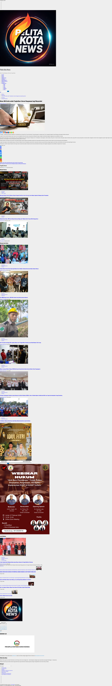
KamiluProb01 (2, 197)
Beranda (3, 74)
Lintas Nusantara (4, 98)
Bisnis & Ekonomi (4, 265)
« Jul (0, 631)
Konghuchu (5, 88)
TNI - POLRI (4, 193)
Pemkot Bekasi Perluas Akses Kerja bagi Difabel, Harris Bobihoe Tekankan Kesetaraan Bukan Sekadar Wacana (19, 268)
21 (5, 628)
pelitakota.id (14, 655)
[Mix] (10, 132)
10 (1, 627)
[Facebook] (1, 132)
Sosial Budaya (4, 560)
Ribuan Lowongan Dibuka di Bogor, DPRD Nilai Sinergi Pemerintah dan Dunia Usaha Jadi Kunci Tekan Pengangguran (20, 369)
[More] (13, 132)
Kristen (4, 89)
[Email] (56, 149)
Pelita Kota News (5, 69)
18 (2, 628)
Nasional (3, 76)
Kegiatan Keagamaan (4, 81)
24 (1, 629)
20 (4, 628)
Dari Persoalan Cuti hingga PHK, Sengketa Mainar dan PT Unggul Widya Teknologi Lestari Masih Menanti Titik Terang (20, 342)
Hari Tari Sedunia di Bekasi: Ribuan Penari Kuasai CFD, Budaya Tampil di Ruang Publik (14, 585)
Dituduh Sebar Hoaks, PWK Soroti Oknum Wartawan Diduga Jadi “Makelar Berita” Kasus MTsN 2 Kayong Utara (19, 218)
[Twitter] (2, 132)
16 (0, 628)
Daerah (3, 75)
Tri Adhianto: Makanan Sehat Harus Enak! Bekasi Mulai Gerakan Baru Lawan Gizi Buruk (15, 420)
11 (2, 627)
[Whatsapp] (11, 132)
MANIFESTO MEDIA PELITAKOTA (7, 670)
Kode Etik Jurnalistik (5, 671)
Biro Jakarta (2, 240)
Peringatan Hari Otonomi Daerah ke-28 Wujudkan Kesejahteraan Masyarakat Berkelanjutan (13, 163)
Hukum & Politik (4, 77)
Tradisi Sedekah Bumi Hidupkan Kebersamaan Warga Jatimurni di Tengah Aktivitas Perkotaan (16, 562)
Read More (2, 565)
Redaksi (3, 669)
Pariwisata (3, 82)
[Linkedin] (5, 132)
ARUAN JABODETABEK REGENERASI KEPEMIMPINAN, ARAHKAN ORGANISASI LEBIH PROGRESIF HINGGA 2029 (18, 569)
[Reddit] (4, 132)
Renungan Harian (4, 83)
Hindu (4, 85)
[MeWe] (8, 132)
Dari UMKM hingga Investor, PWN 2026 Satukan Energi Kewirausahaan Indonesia (14, 297)
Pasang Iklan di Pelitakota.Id (6, 673)
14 (5, 627)
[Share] (56, 151)
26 (3, 629)
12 (3, 627)
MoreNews (13, 684)
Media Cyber (4, 672)
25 (2, 629)
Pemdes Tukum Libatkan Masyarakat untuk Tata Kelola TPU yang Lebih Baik (11, 162)
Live (0, 92)
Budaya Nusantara (4, 80)
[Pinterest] (7, 132)
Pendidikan (3, 79)
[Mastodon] (56, 148)
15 (6, 627)
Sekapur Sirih (4, 667)
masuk (5, 167)
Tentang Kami (4, 668)
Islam (4, 86)
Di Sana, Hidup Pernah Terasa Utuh (6, 593)
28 (5, 629)
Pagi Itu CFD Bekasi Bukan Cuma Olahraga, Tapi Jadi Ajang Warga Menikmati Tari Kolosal (14, 577)
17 (1, 628)
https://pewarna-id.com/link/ (39, 655)
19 (3, 628)
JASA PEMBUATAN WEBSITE (6, 674)
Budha (4, 84)
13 (4, 627)
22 (6, 628)
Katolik (4, 87)
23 (0, 629)
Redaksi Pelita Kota (3, 103)
